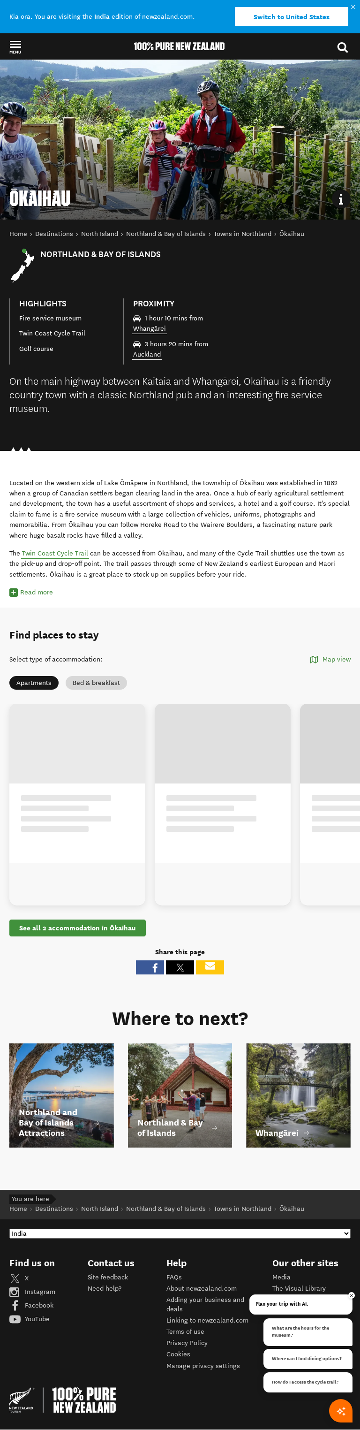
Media (281, 1277)
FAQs (174, 1277)
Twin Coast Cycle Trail (55, 553)
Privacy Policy (187, 1343)
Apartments (34, 683)
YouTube (36, 1319)
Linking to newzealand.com (207, 1320)
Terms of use (185, 1332)
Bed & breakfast (96, 683)
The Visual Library (299, 1289)
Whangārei (149, 329)
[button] (15, 47)
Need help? (104, 1289)
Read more (36, 592)
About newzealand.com (201, 1289)
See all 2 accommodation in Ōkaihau (77, 928)
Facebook (38, 1305)
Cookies (178, 1354)
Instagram (39, 1292)
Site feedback (108, 1277)
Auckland (147, 354)
